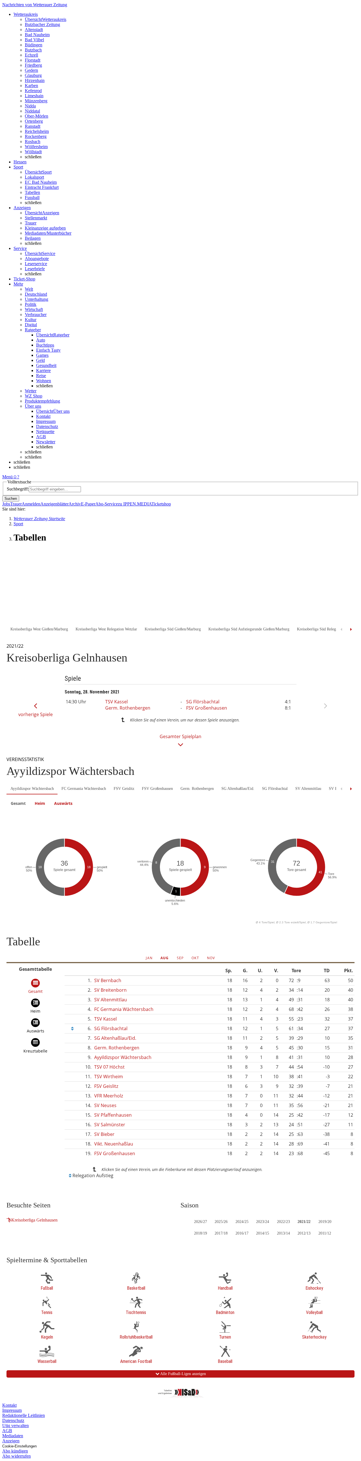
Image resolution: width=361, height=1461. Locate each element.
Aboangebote (37, 258)
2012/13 (304, 1233)
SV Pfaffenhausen (113, 1115)
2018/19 (200, 1233)
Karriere (43, 370)
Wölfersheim (36, 146)
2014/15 (262, 1233)
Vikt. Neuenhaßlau (113, 1144)
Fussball (32, 197)
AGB (41, 436)
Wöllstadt (33, 151)
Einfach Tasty (48, 350)
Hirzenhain (35, 80)
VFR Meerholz (108, 1096)
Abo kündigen (15, 1451)
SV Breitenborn (110, 990)
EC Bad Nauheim (41, 182)
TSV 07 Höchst (109, 1067)
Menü (7, 476)
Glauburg (33, 75)
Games (42, 355)
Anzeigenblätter (54, 504)
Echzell (31, 55)
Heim (40, 803)
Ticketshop (161, 504)
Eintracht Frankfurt (42, 187)
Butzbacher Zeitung (42, 24)
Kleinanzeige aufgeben (45, 228)
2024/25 (241, 1222)
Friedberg (33, 65)
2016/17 (241, 1233)
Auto (40, 340)
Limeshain (34, 95)
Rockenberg (36, 136)
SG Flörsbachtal (202, 702)
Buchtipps (45, 345)
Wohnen (43, 380)
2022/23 (283, 1222)
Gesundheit (46, 365)
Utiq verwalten (15, 1425)
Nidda (30, 105)
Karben (31, 85)
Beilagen (33, 238)
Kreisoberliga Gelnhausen (34, 1220)
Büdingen (33, 44)
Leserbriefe (35, 268)
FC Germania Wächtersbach (83, 788)
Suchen (11, 498)
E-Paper (88, 504)
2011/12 (324, 1233)
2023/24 (262, 1222)
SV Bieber (104, 1134)
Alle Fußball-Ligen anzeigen (182, 1374)
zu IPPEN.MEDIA (134, 504)
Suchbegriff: (18, 489)
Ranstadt (32, 126)
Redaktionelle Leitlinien (23, 1415)
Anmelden (31, 504)
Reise (41, 375)
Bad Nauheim (37, 34)
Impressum (46, 421)
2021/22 (304, 1222)
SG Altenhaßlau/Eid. (237, 788)
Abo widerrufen (16, 1456)
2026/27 (200, 1222)
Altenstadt (34, 29)
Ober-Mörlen (36, 116)
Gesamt (18, 803)
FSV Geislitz (124, 788)
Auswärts (63, 803)
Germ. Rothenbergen (127, 708)
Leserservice (36, 263)
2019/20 (324, 1222)
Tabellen (32, 192)
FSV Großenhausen (206, 708)
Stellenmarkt (36, 217)
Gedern (31, 70)
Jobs (6, 504)
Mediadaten (12, 1435)
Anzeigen (10, 1440)
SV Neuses (105, 1105)
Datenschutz (47, 426)
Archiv (75, 504)
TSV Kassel (116, 702)
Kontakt (43, 416)
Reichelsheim (37, 131)
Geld (40, 360)
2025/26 (221, 1222)
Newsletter (45, 441)
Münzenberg (36, 100)
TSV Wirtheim (108, 1076)
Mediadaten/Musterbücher (48, 233)
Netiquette (45, 431)
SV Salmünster (109, 1124)
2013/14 (283, 1233)
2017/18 (221, 1233)
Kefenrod (33, 90)
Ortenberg (34, 121)
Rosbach (32, 141)
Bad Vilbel (34, 39)
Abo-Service (106, 504)
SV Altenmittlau (308, 788)
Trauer (30, 223)
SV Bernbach (107, 980)
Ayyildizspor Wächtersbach (32, 788)
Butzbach (33, 49)
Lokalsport (34, 177)
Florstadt (32, 60)
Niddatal (32, 111)
